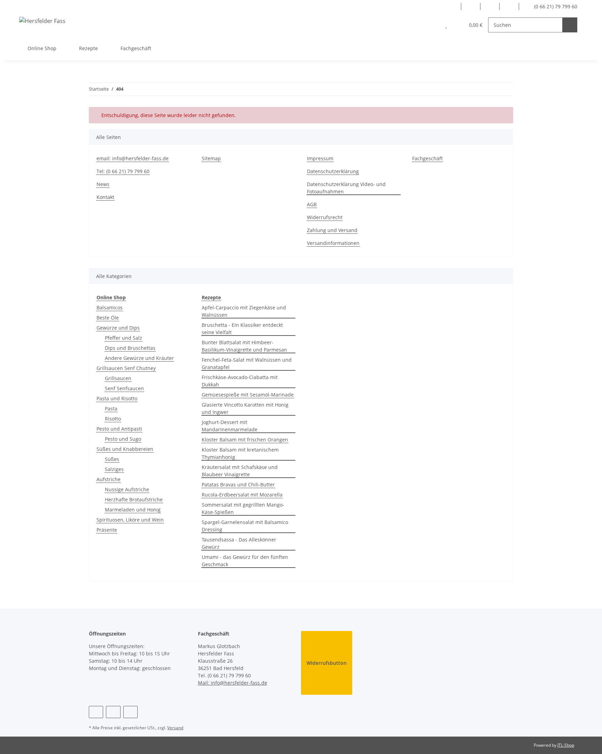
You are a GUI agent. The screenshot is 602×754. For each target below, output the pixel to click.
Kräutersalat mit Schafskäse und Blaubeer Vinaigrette (240, 471)
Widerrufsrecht (324, 217)
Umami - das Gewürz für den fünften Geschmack (245, 561)
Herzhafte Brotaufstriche (134, 499)
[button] (432, 25)
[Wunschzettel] (446, 25)
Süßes (112, 459)
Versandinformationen (333, 243)
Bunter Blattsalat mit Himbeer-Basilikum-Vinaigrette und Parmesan (244, 346)
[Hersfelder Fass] (42, 21)
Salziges (114, 469)
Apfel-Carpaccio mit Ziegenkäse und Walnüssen (244, 311)
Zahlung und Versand (332, 230)
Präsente (107, 529)
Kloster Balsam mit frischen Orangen (245, 439)
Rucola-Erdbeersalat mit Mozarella (242, 494)
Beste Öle (108, 317)
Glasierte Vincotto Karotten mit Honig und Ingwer (245, 408)
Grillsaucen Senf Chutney (126, 368)
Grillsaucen (118, 378)
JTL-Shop (565, 745)
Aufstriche (109, 479)
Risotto (113, 418)
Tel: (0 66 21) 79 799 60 (123, 171)
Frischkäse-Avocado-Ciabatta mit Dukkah (240, 381)
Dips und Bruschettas (130, 348)
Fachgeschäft (136, 48)
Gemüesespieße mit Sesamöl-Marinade (248, 394)
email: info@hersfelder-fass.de (133, 158)
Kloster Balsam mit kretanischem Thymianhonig (240, 453)
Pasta (111, 408)
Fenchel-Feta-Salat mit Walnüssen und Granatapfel (247, 363)
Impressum (320, 158)
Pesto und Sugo (123, 439)
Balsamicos (110, 307)
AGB (312, 204)
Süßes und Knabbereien (125, 449)
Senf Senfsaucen (124, 388)
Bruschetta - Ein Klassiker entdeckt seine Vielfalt (242, 329)
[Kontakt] (509, 6)
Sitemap (211, 158)
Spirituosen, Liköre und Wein (130, 519)
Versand (175, 728)
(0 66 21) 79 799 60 (555, 6)
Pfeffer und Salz (123, 337)
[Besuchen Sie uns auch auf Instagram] (490, 6)
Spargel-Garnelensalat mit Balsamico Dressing (245, 526)
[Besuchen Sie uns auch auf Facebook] (451, 6)
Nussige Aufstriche (127, 489)
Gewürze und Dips (118, 327)
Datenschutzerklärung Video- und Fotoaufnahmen (346, 188)
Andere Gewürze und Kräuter (139, 358)
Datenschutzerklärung (333, 171)
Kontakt (105, 197)
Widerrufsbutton (327, 663)
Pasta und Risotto (117, 398)
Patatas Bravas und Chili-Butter (238, 484)
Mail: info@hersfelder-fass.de (232, 682)
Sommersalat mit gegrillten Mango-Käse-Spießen (243, 508)
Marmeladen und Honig (133, 509)
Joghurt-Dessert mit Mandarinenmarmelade (229, 426)
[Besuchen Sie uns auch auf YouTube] (470, 6)
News (103, 184)
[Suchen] (569, 24)
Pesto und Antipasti (119, 428)
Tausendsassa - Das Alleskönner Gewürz (239, 543)
